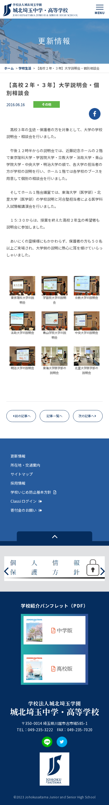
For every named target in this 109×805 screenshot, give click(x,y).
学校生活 (25, 68)
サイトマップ (22, 474)
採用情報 (18, 483)
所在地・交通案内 (25, 465)
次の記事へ (86, 416)
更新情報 (18, 456)
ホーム (9, 68)
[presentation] (6, 571)
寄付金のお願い (24, 510)
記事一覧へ (54, 416)
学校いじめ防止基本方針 (31, 492)
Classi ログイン (24, 501)
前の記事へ (23, 416)
